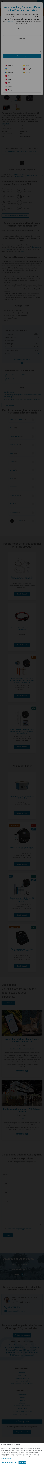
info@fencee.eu (10, 21)
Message (22, 38)
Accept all (22, 1462)
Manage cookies (6, 1458)
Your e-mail (21, 29)
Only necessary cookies (9, 1462)
